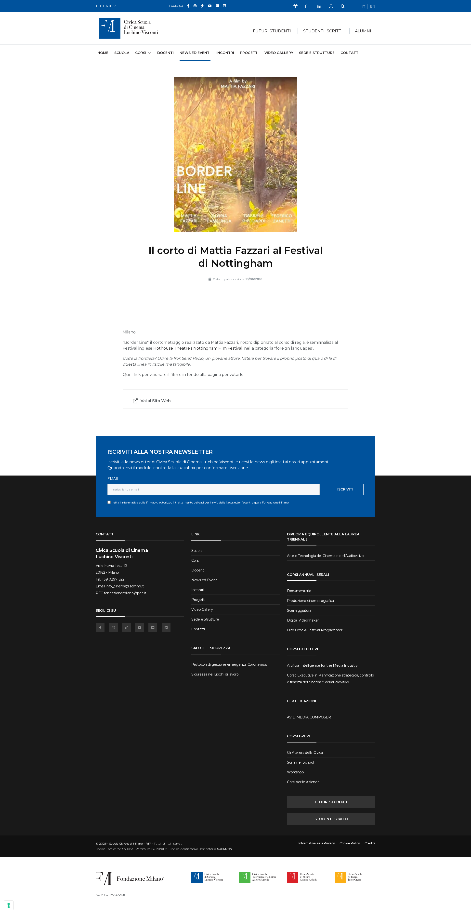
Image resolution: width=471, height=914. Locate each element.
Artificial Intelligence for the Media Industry (322, 665)
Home (102, 52)
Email (113, 479)
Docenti (165, 53)
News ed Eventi (195, 53)
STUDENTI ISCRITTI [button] (323, 31)
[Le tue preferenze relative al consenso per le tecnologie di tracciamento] (8, 905)
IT (363, 6)
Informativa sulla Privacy (139, 502)
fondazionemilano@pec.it (125, 593)
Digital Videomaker (303, 620)
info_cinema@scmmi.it (125, 586)
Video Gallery (278, 53)
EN (372, 6)
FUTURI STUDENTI (331, 802)
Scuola (121, 53)
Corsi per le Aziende (303, 782)
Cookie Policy (350, 843)
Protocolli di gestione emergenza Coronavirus (229, 664)
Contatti (349, 53)
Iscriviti (345, 489)
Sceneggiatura (299, 610)
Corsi (195, 560)
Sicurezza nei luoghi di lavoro (215, 674)
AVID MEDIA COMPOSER (309, 717)
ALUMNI (363, 31)
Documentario (299, 591)
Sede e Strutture (317, 53)
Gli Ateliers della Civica (305, 752)
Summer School (300, 762)
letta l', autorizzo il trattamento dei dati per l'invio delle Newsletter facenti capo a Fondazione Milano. (200, 502)
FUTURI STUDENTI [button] (272, 31)
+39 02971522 (113, 579)
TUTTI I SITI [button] (103, 6)
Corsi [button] (140, 53)
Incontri (225, 53)
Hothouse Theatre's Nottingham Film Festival (197, 348)
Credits (370, 843)
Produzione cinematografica (310, 600)
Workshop (295, 772)
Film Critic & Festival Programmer (314, 630)
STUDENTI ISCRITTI (331, 819)
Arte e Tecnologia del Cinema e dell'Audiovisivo (325, 556)
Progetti (249, 53)
